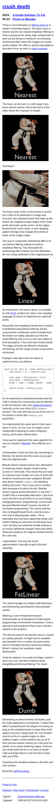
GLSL (14, 313)
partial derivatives (42, 405)
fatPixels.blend (21, 771)
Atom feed (18, 790)
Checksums (32, 790)
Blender (26, 443)
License (44, 790)
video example (39, 48)
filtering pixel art (40, 25)
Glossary (7, 790)
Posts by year (9, 784)
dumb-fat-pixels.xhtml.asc (31, 796)
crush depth (16, 6)
